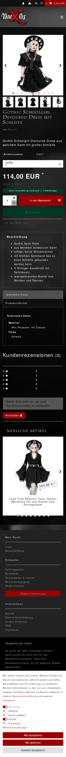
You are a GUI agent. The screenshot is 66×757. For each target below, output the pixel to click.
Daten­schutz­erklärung (24, 696)
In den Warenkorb (40, 200)
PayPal (12, 719)
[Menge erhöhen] (14, 197)
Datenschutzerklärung (19, 617)
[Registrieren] (30, 3)
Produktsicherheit (17, 303)
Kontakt (10, 613)
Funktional (14, 723)
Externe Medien (17, 715)
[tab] (33, 294)
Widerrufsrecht (14, 586)
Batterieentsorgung (17, 581)
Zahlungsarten (14, 569)
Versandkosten (36, 222)
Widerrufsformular (33, 593)
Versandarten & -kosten (20, 577)
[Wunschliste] (42, 3)
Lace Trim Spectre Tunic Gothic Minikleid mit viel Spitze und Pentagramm (33, 501)
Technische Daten (17, 294)
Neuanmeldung (14, 550)
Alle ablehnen (33, 742)
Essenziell (14, 706)
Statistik (13, 710)
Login (8, 546)
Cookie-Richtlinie (16, 621)
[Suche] (36, 3)
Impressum (12, 629)
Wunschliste (34, 212)
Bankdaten (12, 573)
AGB (8, 625)
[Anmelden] (23, 3)
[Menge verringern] (14, 203)
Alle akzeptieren (33, 735)
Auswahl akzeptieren (33, 750)
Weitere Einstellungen (15, 727)
